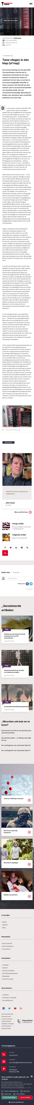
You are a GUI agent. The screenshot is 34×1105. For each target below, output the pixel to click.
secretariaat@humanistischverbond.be (20, 1063)
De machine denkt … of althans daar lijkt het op (16, 739)
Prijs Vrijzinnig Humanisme (10, 973)
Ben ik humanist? (7, 944)
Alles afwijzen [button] (25, 1097)
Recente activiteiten (8, 971)
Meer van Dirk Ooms (21, 512)
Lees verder (27, 1087)
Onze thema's (6, 949)
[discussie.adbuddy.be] (17, 580)
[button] (17, 1102)
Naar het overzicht (11, 20)
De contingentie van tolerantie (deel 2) (16, 745)
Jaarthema (5, 995)
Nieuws (4, 922)
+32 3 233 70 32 (13, 1055)
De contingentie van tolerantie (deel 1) (15, 750)
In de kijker (5, 965)
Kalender (5, 925)
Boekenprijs (5, 976)
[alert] (17, 1089)
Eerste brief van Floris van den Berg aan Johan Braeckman (16, 732)
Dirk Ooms (17, 38)
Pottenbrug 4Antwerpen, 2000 (14, 1071)
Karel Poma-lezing (7, 979)
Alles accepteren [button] (9, 1097)
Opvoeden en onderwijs (9, 998)
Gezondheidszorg (7, 1000)
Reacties (8, 45)
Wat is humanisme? (8, 946)
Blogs (4, 928)
